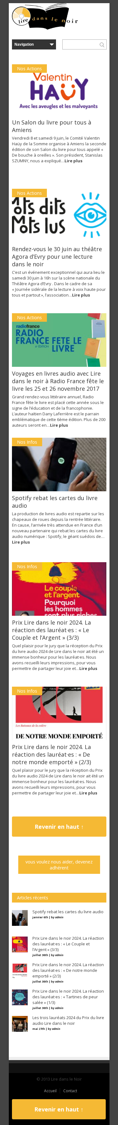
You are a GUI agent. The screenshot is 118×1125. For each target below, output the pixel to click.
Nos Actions (29, 69)
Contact (70, 1090)
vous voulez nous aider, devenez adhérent (59, 865)
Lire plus (73, 161)
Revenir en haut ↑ (59, 826)
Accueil (50, 1090)
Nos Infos (27, 442)
